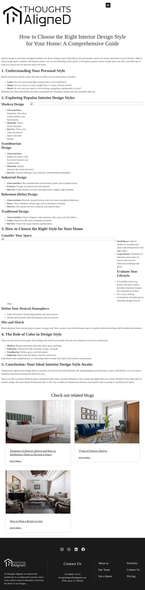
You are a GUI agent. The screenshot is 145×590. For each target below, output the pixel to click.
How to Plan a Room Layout (26, 521)
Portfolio (132, 563)
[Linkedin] (76, 549)
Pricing (131, 576)
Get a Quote (105, 576)
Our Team (104, 569)
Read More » (16, 461)
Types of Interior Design (93, 450)
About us (103, 563)
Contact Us (133, 569)
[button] (108, 5)
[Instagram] (61, 549)
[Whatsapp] (68, 549)
